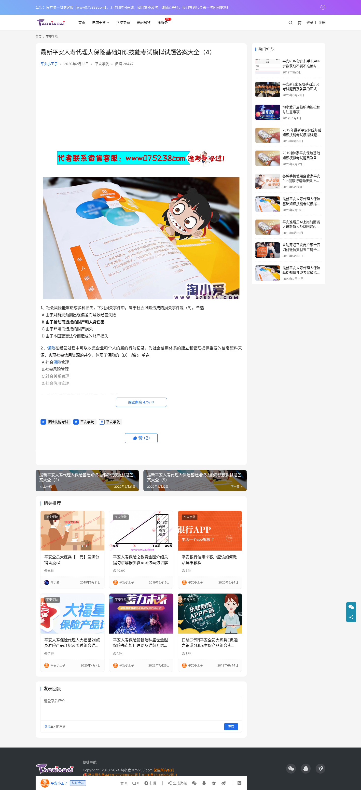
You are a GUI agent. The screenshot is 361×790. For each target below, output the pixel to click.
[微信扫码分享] (194, 783)
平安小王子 (49, 64)
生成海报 (179, 783)
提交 (231, 726)
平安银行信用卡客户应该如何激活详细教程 (209, 559)
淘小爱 (126, 770)
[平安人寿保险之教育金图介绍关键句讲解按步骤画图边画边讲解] (141, 531)
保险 (51, 348)
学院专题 (123, 22)
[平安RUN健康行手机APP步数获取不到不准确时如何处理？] (267, 66)
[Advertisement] (141, 108)
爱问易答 (144, 22)
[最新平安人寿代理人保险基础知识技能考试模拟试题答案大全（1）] (267, 204)
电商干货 (99, 22)
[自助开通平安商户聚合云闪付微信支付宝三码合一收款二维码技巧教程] (267, 250)
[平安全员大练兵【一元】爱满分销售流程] (72, 531)
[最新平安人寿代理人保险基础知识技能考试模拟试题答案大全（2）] (267, 273)
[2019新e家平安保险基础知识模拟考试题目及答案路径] (267, 158)
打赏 (149, 782)
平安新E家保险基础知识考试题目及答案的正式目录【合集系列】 (301, 89)
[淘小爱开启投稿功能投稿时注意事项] (267, 112)
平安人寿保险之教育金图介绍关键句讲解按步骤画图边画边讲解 (140, 559)
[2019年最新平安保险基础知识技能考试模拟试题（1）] (267, 135)
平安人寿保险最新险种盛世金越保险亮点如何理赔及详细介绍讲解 (140, 643)
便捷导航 (90, 762)
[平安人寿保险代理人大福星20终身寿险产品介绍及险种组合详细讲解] (72, 613)
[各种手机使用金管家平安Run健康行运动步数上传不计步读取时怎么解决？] (267, 181)
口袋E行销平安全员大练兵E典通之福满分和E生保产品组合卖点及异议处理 (210, 643)
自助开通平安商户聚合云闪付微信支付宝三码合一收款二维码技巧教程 (301, 249)
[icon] (291, 769)
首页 (81, 22)
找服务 (162, 22)
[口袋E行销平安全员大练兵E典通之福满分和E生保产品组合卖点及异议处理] (210, 613)
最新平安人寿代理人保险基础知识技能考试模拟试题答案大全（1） (301, 203)
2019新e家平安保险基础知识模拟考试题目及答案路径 (301, 158)
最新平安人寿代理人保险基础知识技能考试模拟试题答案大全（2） (301, 272)
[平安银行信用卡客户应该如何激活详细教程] (210, 531)
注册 (322, 22)
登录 (309, 22)
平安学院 (102, 64)
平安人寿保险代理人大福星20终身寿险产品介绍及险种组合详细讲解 (72, 643)
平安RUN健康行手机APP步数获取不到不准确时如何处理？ (301, 66)
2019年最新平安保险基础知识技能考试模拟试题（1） (301, 135)
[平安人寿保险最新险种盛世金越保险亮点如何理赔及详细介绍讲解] (141, 613)
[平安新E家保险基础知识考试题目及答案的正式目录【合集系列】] (267, 89)
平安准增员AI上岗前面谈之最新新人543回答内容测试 (301, 227)
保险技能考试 (58, 422)
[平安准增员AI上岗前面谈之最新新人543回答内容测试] (267, 227)
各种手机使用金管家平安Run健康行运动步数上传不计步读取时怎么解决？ (301, 181)
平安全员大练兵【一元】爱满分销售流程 (71, 559)
